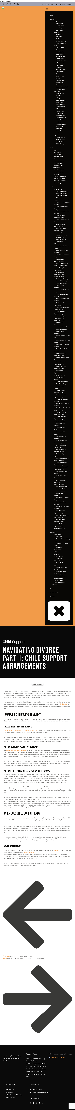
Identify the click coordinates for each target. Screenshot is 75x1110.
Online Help (53, 532)
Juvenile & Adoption (59, 169)
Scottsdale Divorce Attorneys (60, 437)
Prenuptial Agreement (59, 178)
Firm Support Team (59, 111)
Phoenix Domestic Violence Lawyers (59, 391)
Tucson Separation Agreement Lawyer (60, 354)
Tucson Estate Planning (58, 323)
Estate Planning (58, 163)
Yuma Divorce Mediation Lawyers (61, 507)
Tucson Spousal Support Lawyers (61, 345)
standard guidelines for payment (16, 751)
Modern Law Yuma (59, 484)
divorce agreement (29, 852)
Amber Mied (59, 36)
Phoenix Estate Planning (59, 378)
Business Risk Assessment (58, 548)
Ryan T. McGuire (60, 139)
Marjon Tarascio (60, 120)
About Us (52, 19)
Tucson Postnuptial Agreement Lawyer (60, 367)
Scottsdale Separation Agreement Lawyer (61, 455)
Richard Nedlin (60, 71)
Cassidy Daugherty (61, 41)
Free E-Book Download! (60, 571)
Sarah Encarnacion (61, 117)
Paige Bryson (59, 67)
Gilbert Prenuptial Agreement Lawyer (59, 225)
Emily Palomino (60, 47)
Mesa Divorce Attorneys (58, 242)
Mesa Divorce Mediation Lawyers (61, 256)
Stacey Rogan (59, 30)
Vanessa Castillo (60, 106)
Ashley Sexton (59, 82)
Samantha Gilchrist (61, 74)
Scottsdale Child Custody (59, 428)
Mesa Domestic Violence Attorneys (61, 247)
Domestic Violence (59, 161)
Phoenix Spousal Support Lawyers (61, 400)
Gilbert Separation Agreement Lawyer (59, 216)
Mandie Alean (59, 130)
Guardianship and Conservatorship (57, 166)
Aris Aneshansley (60, 104)
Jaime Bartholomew (61, 100)
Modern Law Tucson (59, 320)
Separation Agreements (60, 180)
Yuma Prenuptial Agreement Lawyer (59, 520)
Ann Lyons (58, 39)
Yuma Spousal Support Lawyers (61, 503)
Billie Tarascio (59, 23)
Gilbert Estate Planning (62, 191)
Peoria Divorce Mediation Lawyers (61, 299)
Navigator (56, 554)
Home (51, 15)
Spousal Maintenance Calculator (58, 583)
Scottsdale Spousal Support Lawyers (60, 446)
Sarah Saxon (59, 95)
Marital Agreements (59, 172)
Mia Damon (59, 133)
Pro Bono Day (57, 534)
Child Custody (57, 152)
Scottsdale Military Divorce (60, 477)
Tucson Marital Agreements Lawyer (59, 372)
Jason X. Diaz (59, 102)
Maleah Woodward (61, 60)
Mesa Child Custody (61, 237)
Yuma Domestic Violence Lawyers (61, 498)
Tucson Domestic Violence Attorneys (62, 337)
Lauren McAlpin (60, 58)
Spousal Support (58, 183)
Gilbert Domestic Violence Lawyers (62, 203)
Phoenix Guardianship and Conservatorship (62, 409)
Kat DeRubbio (59, 122)
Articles (56, 552)
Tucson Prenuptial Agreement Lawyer (59, 363)
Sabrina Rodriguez (60, 144)
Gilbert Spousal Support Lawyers (61, 207)
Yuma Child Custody (61, 489)
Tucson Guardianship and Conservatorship (61, 358)
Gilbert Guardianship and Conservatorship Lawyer (61, 221)
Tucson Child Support (61, 329)
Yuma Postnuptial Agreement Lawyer (59, 525)
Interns (56, 135)
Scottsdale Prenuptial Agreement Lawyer (60, 463)
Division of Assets (58, 156)
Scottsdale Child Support (59, 433)
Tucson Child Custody (61, 327)
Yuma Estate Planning (61, 486)
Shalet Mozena (60, 93)
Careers (52, 588)
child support (64, 704)
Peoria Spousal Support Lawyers (61, 295)
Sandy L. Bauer (60, 76)
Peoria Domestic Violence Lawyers (61, 291)
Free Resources (58, 536)
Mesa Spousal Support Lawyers (61, 251)
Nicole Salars (59, 65)
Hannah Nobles (60, 52)
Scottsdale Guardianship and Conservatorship (61, 459)
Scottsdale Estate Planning (59, 424)
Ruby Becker (59, 34)
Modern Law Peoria (59, 276)
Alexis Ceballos (60, 80)
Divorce (56, 159)
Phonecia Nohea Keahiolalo (59, 90)
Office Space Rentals (59, 528)
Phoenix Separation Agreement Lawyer (60, 396)
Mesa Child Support (61, 239)
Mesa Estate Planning (61, 235)
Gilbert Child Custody (61, 193)
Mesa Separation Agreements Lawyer (59, 260)
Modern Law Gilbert (59, 189)
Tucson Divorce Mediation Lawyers (62, 350)
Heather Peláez (60, 25)
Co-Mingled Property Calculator (60, 564)
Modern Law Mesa (58, 233)
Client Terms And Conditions (15, 1095)
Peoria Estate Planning (62, 279)
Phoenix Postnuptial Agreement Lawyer (60, 418)
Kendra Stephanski (61, 124)
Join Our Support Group (60, 574)
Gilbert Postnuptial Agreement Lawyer (60, 229)
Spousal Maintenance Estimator (60, 568)
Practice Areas (53, 148)
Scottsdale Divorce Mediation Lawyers (60, 450)
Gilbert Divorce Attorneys (59, 199)
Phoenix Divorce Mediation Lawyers (62, 404)
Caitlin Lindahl (59, 113)
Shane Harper (59, 126)
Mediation (56, 174)
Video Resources (58, 580)
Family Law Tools (58, 556)
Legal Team (57, 78)
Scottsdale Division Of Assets (61, 472)
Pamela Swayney (60, 137)
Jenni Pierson (59, 54)
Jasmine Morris (60, 85)
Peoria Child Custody (61, 281)
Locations (52, 187)
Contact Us (53, 596)
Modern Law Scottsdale (60, 421)
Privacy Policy (10, 1097)
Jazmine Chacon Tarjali (62, 87)
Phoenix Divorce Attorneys (59, 387)
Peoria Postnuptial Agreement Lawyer (59, 317)
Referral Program (58, 578)
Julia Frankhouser (60, 109)
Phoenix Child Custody (62, 381)
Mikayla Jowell (60, 63)
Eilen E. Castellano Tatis (59, 44)
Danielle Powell (60, 141)
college (55, 850)
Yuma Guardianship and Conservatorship (61, 516)
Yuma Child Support (61, 491)
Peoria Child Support (61, 283)
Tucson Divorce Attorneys (59, 332)
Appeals (56, 150)
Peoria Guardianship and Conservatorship (61, 308)
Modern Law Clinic (54, 592)
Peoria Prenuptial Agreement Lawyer (59, 313)
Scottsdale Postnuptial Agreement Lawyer (61, 468)
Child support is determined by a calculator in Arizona (21, 730)
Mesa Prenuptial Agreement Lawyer (59, 269)
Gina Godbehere (60, 50)
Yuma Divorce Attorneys (58, 494)
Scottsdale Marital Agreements (59, 481)
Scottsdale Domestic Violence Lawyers (60, 442)
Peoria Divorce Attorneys (59, 286)
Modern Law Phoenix (59, 375)
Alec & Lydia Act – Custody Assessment (62, 540)
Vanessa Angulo (60, 115)
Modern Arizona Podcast (60, 576)
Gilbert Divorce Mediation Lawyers (61, 212)
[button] (59, 9)
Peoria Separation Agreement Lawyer (59, 304)
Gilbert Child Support (61, 195)
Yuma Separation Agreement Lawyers (59, 512)
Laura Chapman (60, 28)
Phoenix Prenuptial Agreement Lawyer (60, 413)
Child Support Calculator (58, 559)
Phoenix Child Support (61, 384)
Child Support (57, 154)
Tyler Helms (59, 128)
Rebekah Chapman (61, 69)
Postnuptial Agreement (60, 176)
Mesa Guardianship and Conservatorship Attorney (61, 264)
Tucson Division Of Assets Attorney (62, 341)
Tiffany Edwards (60, 98)
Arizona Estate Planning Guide (61, 544)
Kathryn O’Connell (60, 56)
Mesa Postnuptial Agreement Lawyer (59, 273)
